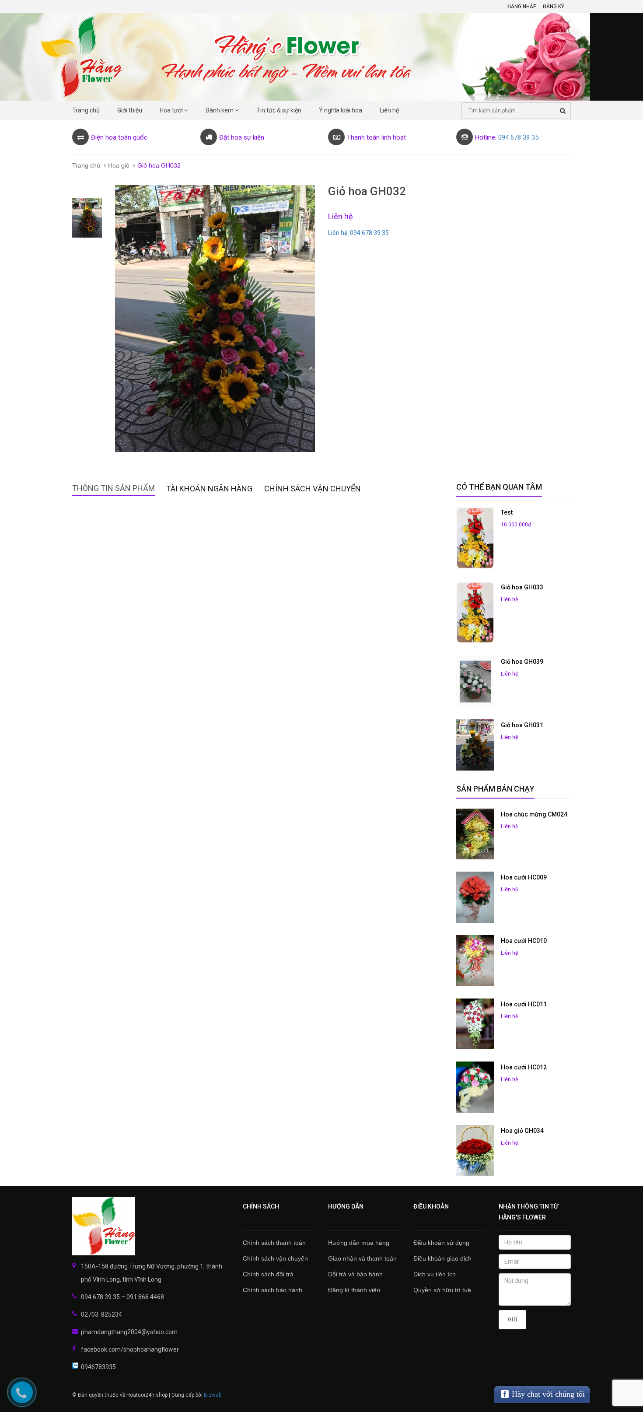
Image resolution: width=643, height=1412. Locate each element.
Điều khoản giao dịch (442, 1258)
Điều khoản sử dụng (441, 1242)
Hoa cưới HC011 (524, 1004)
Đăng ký (553, 7)
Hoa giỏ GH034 (522, 1130)
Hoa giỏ (118, 165)
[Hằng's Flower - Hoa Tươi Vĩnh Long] (151, 1226)
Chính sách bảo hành (272, 1289)
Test (507, 512)
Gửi (512, 1319)
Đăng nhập (521, 7)
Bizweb (212, 1395)
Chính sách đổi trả (268, 1274)
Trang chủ (86, 165)
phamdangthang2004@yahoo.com (129, 1331)
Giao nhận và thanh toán (362, 1258)
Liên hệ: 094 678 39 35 (358, 232)
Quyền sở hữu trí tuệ (442, 1289)
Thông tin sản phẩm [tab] (113, 488)
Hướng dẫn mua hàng (358, 1242)
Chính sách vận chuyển (275, 1258)
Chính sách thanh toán (274, 1242)
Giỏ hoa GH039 (522, 661)
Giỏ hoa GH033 (522, 587)
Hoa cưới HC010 (524, 940)
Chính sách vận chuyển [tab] (312, 488)
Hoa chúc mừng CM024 (534, 814)
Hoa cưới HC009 (524, 877)
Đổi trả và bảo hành (355, 1274)
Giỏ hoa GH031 (522, 725)
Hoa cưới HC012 (524, 1067)
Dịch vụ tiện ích (434, 1274)
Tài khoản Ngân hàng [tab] (209, 488)
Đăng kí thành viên (354, 1289)
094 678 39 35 (518, 137)
